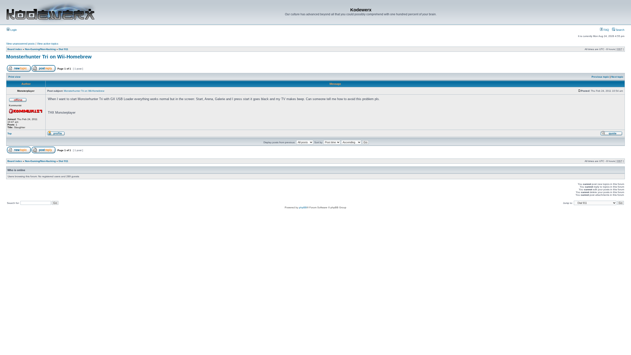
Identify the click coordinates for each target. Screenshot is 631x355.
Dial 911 (63, 49)
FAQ (606, 29)
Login (13, 29)
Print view (14, 76)
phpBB (303, 207)
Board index (14, 49)
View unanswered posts (20, 43)
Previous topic (600, 76)
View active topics (47, 43)
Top (9, 133)
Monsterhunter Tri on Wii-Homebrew (49, 56)
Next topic (617, 76)
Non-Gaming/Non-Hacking (40, 49)
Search (619, 29)
